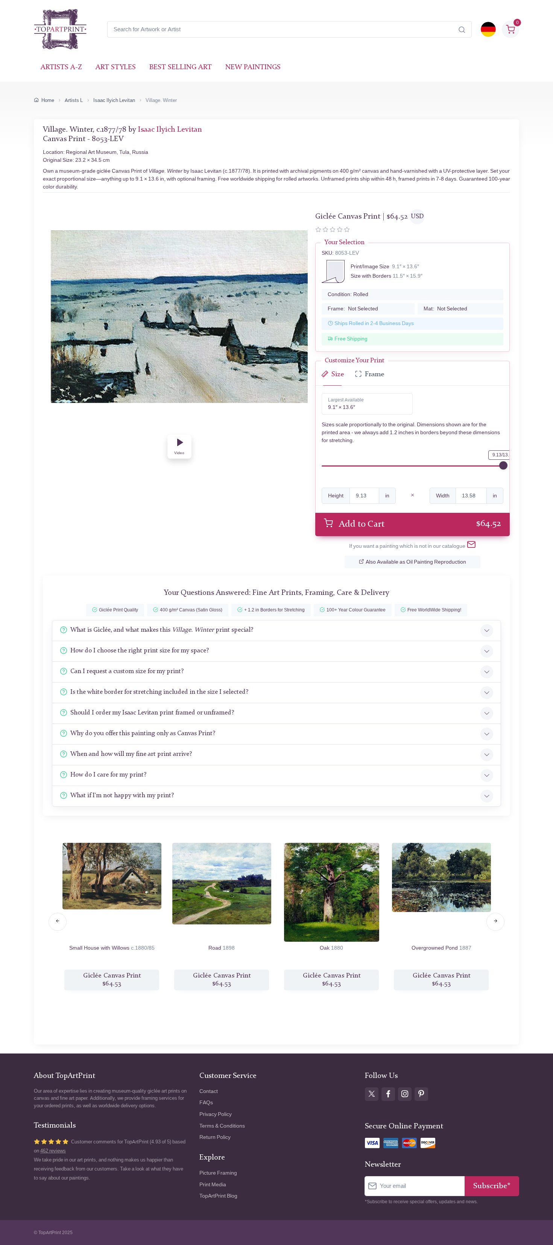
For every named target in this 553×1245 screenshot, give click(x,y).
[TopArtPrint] (60, 29)
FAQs (206, 1102)
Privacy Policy (215, 1114)
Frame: (353, 309)
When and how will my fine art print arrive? (131, 754)
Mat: (445, 309)
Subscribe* (491, 1186)
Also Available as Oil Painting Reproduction (416, 562)
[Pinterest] (421, 1094)
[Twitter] (371, 1094)
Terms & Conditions (222, 1126)
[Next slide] (495, 922)
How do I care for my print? (108, 775)
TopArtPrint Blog (218, 1196)
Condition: (348, 294)
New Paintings (253, 67)
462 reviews (53, 1151)
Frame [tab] (374, 374)
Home (47, 100)
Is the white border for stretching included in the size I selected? (159, 692)
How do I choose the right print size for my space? (139, 651)
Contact (208, 1091)
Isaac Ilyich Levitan (114, 100)
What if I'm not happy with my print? (122, 795)
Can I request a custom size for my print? (127, 671)
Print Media (212, 1184)
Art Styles (116, 67)
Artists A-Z (61, 67)
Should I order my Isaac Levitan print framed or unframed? (152, 713)
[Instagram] (405, 1094)
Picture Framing (218, 1173)
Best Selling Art (180, 67)
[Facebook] (388, 1094)
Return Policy (215, 1137)
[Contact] (471, 546)
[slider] (503, 465)
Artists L (74, 100)
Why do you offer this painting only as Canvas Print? (142, 733)
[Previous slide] (58, 922)
